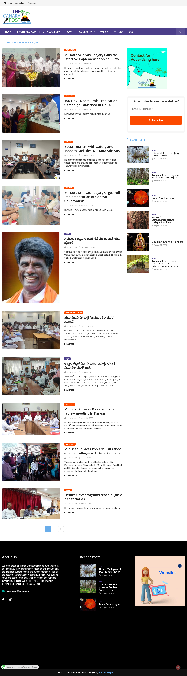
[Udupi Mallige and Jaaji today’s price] (138, 154)
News (8, 32)
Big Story (70, 444)
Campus (103, 32)
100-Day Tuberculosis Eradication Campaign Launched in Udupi (90, 102)
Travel (69, 142)
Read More (69, 78)
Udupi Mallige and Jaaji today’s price (165, 154)
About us (8, 3)
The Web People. (106, 672)
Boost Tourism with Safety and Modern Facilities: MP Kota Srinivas (92, 148)
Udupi (70, 32)
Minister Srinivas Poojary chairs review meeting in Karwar (89, 411)
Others (118, 32)
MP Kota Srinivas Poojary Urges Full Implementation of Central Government (92, 196)
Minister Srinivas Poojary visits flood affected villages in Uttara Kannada (93, 451)
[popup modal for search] (180, 31)
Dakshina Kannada (26, 32)
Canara (69, 188)
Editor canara (72, 64)
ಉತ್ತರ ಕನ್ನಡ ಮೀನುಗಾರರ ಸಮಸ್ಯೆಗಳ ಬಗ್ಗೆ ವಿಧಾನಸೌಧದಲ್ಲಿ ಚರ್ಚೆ (89, 365)
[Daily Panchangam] (138, 198)
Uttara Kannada (51, 32)
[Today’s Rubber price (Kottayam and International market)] (138, 264)
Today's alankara (159, 239)
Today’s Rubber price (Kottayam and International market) (165, 263)
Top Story (70, 50)
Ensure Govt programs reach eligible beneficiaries (93, 497)
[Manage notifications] (178, 667)
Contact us (19, 3)
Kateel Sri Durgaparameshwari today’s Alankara (164, 220)
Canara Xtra (85, 32)
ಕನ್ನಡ (131, 32)
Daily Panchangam (163, 198)
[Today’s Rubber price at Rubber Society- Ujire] (138, 176)
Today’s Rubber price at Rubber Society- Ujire (166, 176)
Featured (70, 96)
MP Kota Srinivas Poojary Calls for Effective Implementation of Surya (91, 56)
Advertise (32, 3)
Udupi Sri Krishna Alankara (167, 241)
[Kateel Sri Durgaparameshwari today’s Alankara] (138, 220)
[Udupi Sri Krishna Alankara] (138, 242)
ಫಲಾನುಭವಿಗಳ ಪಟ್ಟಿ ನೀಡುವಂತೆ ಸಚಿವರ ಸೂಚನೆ (89, 319)
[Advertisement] (161, 634)
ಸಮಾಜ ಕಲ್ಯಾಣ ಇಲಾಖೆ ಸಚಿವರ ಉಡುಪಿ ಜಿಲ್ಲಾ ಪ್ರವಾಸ (92, 240)
